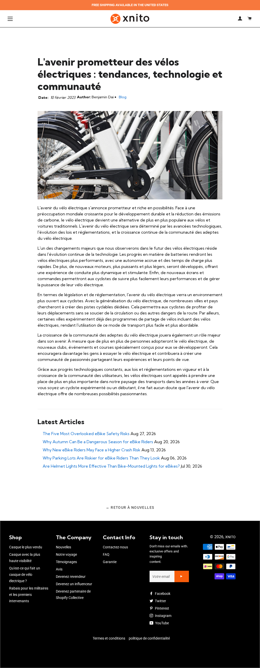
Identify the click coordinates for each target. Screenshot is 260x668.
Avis (59, 569)
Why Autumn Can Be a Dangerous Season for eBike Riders (98, 441)
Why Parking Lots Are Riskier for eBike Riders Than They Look (101, 457)
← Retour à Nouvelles (130, 507)
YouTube (161, 623)
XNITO (230, 537)
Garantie (110, 562)
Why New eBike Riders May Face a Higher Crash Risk (91, 449)
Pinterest (161, 608)
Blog (122, 97)
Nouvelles (63, 547)
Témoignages (66, 562)
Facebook (162, 594)
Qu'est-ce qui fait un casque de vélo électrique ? (24, 574)
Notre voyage (66, 554)
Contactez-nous (115, 547)
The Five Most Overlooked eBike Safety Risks (86, 433)
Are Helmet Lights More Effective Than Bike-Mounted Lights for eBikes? (111, 466)
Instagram (162, 616)
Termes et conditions (109, 638)
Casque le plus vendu (25, 547)
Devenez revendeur (71, 577)
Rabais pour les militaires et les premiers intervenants (28, 594)
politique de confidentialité (149, 638)
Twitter (160, 601)
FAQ (106, 554)
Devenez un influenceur (74, 584)
